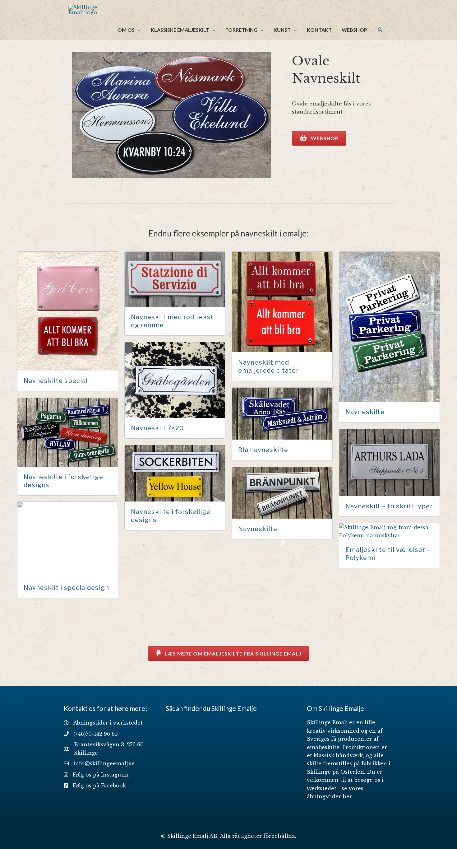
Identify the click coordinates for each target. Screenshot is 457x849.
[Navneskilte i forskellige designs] (67, 432)
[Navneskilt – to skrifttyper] (389, 462)
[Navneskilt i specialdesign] (67, 539)
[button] (319, 138)
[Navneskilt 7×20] (175, 379)
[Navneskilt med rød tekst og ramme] (175, 279)
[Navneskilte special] (67, 310)
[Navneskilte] (389, 326)
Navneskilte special (56, 381)
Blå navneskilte (263, 450)
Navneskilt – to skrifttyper (389, 506)
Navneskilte (365, 412)
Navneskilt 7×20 (157, 428)
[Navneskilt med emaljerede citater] (282, 301)
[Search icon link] (380, 30)
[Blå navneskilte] (282, 413)
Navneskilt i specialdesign (66, 587)
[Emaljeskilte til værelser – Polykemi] (389, 531)
